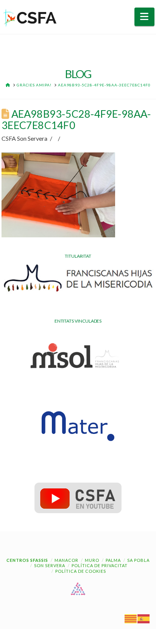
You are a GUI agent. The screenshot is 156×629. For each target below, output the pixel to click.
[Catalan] (131, 618)
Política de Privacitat (100, 565)
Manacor (66, 560)
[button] (144, 17)
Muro (92, 560)
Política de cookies (80, 571)
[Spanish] (143, 618)
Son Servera (49, 565)
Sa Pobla (138, 560)
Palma (113, 560)
